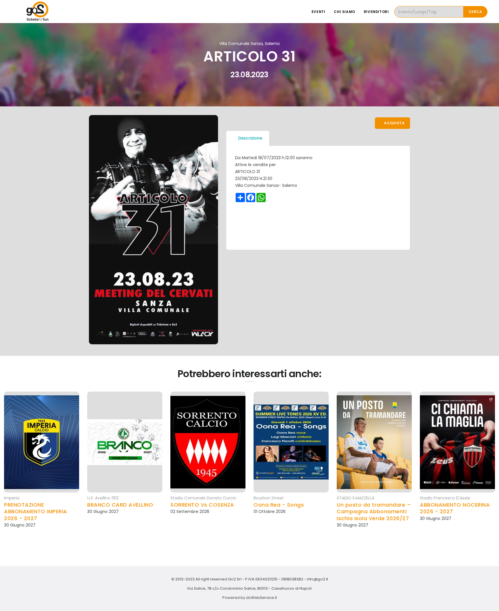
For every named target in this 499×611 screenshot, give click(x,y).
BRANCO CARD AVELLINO (120, 504)
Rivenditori (376, 11)
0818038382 (292, 579)
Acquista (394, 123)
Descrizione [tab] (250, 138)
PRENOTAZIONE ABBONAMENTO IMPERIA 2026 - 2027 (35, 511)
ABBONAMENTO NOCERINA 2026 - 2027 (455, 508)
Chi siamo (344, 11)
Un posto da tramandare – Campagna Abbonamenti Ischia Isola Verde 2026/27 (374, 511)
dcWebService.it (261, 597)
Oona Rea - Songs (279, 504)
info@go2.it (317, 579)
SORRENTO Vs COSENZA (202, 504)
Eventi (318, 11)
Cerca (475, 11)
